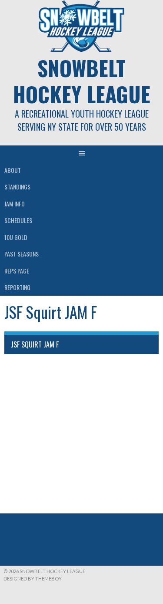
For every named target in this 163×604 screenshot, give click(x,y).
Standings (17, 186)
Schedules (18, 220)
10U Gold (15, 237)
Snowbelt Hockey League (81, 80)
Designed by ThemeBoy (32, 578)
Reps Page (16, 270)
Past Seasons (21, 253)
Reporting (17, 287)
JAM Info (14, 203)
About (12, 170)
